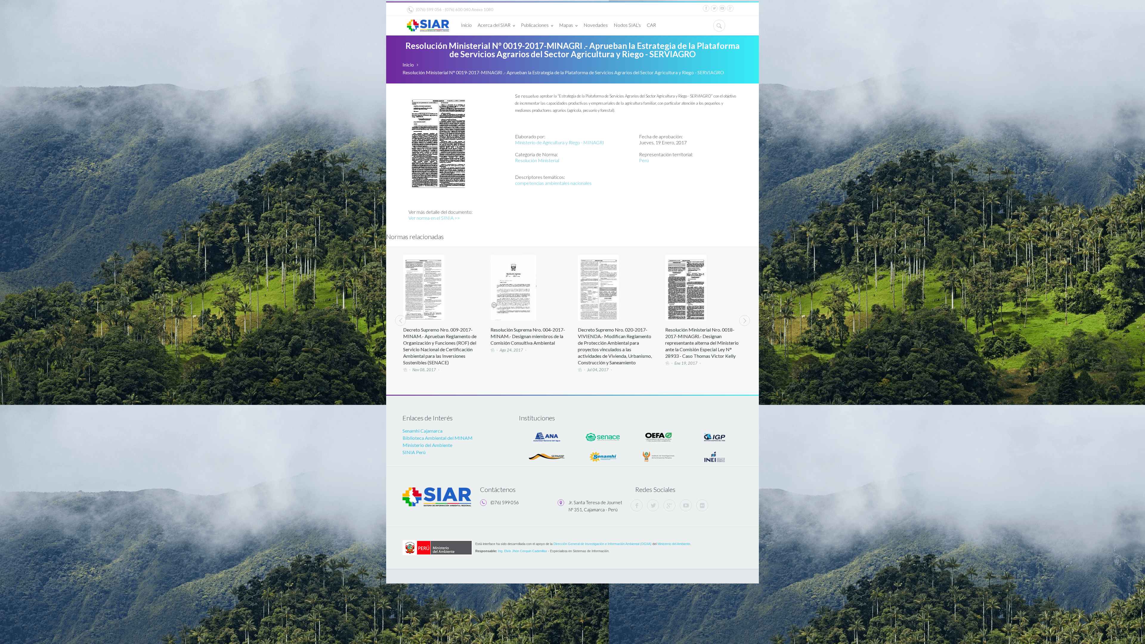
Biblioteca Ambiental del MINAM (438, 438)
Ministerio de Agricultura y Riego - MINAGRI (559, 142)
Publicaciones (535, 25)
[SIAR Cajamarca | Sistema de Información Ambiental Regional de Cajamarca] (428, 23)
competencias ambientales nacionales (553, 183)
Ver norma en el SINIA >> (434, 218)
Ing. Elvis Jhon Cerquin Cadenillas (522, 551)
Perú (644, 160)
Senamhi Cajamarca (422, 431)
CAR (651, 25)
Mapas (566, 25)
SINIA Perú (414, 452)
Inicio (466, 25)
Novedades (596, 25)
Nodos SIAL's (627, 25)
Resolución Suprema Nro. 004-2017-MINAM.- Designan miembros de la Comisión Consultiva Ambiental (440, 336)
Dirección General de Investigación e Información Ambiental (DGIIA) (602, 544)
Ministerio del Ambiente (427, 445)
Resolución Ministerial (537, 160)
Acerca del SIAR (494, 25)
